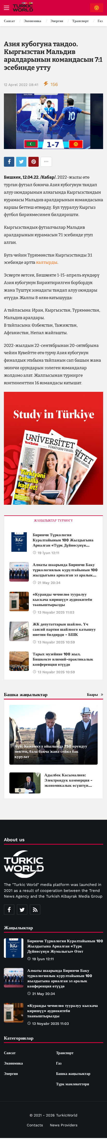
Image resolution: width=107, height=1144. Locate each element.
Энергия (11, 1074)
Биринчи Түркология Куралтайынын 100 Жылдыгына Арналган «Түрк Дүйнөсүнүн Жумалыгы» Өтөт (65, 946)
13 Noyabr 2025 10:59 (56, 642)
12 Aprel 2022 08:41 (21, 85)
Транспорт (64, 1053)
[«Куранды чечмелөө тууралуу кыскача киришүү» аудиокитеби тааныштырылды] (19, 601)
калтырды (46, 262)
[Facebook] (9, 909)
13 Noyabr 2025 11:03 (56, 612)
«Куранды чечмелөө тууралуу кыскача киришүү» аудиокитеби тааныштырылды (62, 599)
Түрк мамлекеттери (72, 1084)
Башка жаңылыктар (73, 1074)
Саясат (10, 1053)
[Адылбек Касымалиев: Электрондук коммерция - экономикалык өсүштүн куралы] (25, 782)
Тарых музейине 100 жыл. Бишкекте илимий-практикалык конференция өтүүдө (63, 659)
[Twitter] (22, 909)
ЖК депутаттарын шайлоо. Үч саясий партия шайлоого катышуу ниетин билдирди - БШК (64, 629)
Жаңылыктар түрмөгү (53, 520)
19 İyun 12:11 (48, 553)
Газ (59, 1063)
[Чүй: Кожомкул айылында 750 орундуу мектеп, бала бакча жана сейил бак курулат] (53, 735)
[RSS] (35, 909)
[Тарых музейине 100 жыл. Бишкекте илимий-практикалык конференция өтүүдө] (19, 661)
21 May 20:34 (49, 583)
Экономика (13, 1063)
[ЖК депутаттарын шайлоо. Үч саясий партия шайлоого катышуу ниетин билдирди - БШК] (19, 631)
